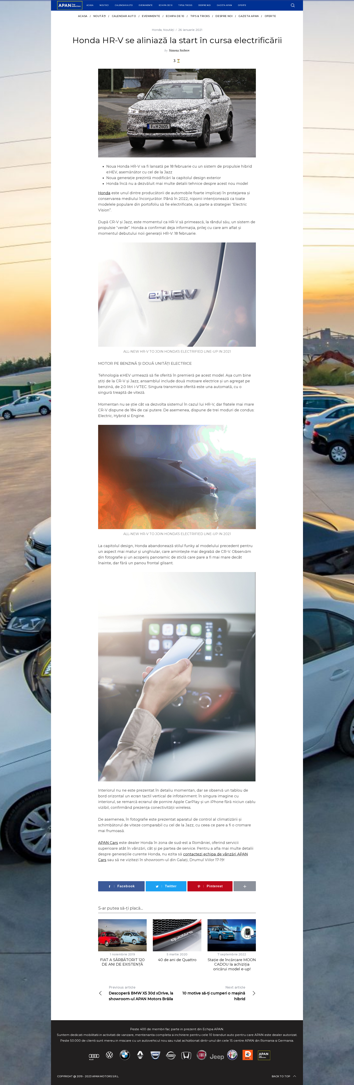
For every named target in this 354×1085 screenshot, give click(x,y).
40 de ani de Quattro (177, 960)
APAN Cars (108, 842)
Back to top (281, 1076)
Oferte (242, 5)
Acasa (89, 5)
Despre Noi (204, 5)
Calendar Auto (124, 5)
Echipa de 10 (165, 5)
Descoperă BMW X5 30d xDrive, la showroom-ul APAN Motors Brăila (141, 993)
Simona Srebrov (179, 50)
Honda (157, 30)
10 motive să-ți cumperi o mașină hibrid (213, 993)
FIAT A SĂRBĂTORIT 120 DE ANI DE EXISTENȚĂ (122, 962)
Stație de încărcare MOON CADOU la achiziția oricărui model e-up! (232, 964)
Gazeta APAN (224, 5)
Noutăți (104, 5)
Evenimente (146, 5)
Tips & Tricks (185, 5)
